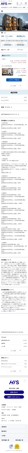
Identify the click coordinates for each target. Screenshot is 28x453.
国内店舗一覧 (19, 440)
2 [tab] (12, 30)
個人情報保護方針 (15, 415)
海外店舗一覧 (5, 440)
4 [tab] (15, 30)
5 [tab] (16, 30)
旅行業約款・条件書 (6, 415)
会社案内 (3, 407)
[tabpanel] (14, 22)
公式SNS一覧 (18, 420)
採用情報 (14, 409)
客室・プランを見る (7, 36)
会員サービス (21, 4)
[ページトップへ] (24, 380)
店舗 (17, 4)
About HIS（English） (6, 409)
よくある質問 (11, 420)
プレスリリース (10, 407)
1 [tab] (11, 30)
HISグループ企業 (17, 407)
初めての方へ (4, 420)
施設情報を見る (21, 36)
